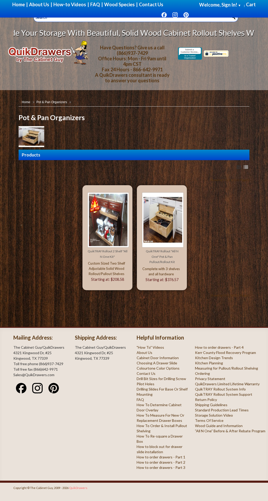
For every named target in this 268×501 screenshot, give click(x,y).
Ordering (202, 373)
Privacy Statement (210, 378)
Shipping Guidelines (211, 405)
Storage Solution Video (214, 415)
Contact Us (146, 373)
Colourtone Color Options (158, 368)
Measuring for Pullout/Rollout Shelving (226, 368)
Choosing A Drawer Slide (157, 363)
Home (26, 102)
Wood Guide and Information (219, 425)
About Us (144, 352)
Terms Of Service (209, 420)
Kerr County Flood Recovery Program (225, 352)
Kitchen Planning (209, 363)
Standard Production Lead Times (222, 410)
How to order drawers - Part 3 (161, 467)
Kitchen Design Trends (214, 358)
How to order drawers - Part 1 (161, 457)
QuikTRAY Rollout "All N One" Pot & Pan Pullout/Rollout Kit (162, 256)
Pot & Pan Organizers (51, 102)
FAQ (140, 399)
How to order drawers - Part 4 (219, 347)
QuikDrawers (78, 488)
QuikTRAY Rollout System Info (220, 389)
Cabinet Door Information (158, 358)
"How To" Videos (150, 347)
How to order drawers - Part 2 (161, 462)
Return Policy (206, 399)
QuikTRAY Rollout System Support (223, 394)
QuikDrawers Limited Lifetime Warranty (227, 384)
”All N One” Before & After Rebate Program (230, 431)
